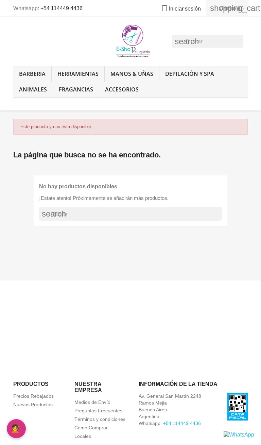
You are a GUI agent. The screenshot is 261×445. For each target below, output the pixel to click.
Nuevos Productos (33, 404)
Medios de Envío (92, 402)
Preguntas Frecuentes (98, 410)
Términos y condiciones (99, 419)
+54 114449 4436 (61, 8)
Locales (82, 436)
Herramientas (78, 74)
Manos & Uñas (131, 74)
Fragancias (76, 89)
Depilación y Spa (189, 74)
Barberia (32, 74)
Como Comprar (91, 427)
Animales (33, 89)
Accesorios (122, 89)
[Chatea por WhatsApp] (239, 434)
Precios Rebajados (33, 396)
